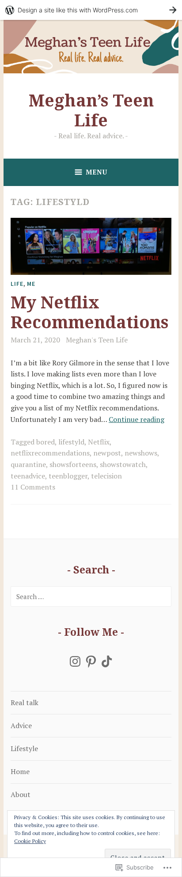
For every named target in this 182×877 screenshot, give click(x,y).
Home (20, 771)
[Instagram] (75, 661)
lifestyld (71, 442)
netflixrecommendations (50, 453)
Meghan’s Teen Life (91, 110)
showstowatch (123, 464)
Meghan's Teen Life (97, 340)
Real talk (24, 702)
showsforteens (72, 464)
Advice (21, 725)
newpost (107, 453)
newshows (141, 453)
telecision (106, 476)
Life (17, 284)
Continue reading (136, 419)
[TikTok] (107, 661)
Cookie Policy (30, 841)
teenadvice (28, 476)
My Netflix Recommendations (89, 312)
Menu (96, 171)
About (20, 794)
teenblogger (68, 476)
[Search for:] (91, 596)
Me (31, 284)
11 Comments (33, 487)
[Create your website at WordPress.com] (91, 10)
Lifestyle (24, 748)
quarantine (28, 464)
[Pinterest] (91, 661)
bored (45, 442)
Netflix (99, 442)
